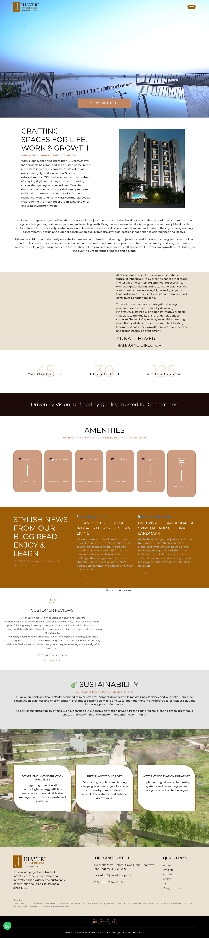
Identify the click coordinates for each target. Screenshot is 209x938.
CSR (153, 6)
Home (50, 6)
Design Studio (172, 888)
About (67, 6)
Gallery (136, 6)
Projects (88, 6)
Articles (114, 6)
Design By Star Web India (131, 933)
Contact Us (173, 6)
